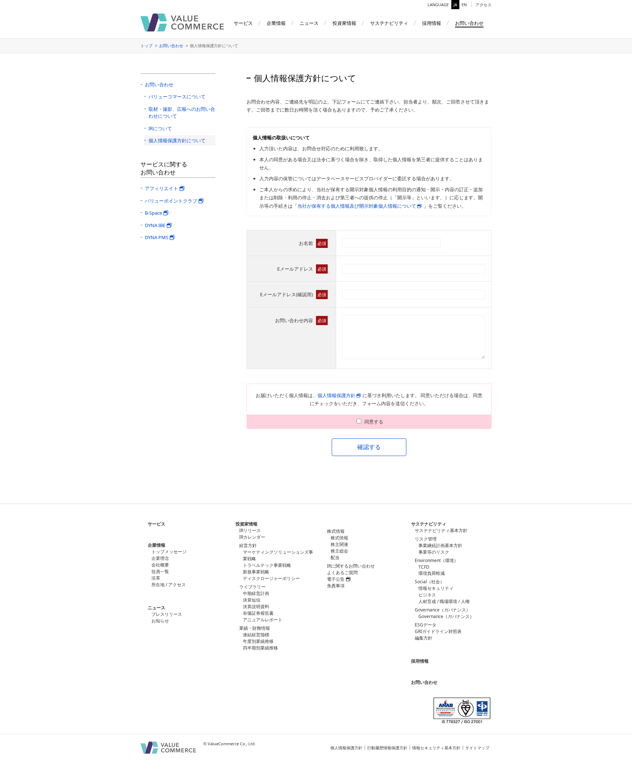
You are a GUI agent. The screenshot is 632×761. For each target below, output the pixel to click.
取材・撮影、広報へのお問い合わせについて (181, 113)
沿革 (155, 578)
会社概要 (160, 565)
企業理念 (160, 558)
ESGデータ (425, 625)
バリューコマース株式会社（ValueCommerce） (182, 22)
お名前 (312, 243)
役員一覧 (160, 571)
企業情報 (156, 545)
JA (455, 4)
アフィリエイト (161, 188)
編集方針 (423, 638)
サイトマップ (477, 747)
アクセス (483, 4)
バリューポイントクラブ (171, 200)
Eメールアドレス (301, 268)
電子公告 (336, 579)
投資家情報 (246, 524)
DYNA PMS (156, 237)
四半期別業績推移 (260, 648)
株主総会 (339, 551)
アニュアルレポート (262, 620)
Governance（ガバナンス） (446, 616)
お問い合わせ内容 (300, 320)
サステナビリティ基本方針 (441, 530)
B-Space (153, 213)
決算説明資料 (256, 606)
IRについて (160, 128)
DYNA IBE (155, 225)
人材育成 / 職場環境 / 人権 (444, 601)
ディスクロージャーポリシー (271, 578)
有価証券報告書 (258, 613)
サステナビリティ (428, 524)
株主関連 (339, 544)
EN (464, 4)
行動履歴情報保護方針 (387, 747)
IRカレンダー (252, 537)
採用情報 (420, 661)
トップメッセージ (169, 552)
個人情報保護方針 (336, 395)
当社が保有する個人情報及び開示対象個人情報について (356, 206)
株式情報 (339, 538)
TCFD (423, 567)
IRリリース (250, 530)
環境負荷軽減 (431, 573)
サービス (156, 524)
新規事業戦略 (256, 572)
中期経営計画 (256, 593)
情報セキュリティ (436, 588)
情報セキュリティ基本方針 (436, 747)
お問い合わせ (171, 45)
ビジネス (427, 595)
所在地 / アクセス (168, 584)
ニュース (156, 607)
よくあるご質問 (342, 572)
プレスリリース (166, 614)
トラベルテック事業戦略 (267, 565)
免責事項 (336, 586)
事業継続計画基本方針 (440, 545)
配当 (335, 557)
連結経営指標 (256, 635)
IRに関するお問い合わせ (351, 566)
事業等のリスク (433, 552)
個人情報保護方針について (177, 140)
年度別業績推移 (258, 641)
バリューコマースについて (177, 96)
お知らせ (160, 621)
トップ (146, 45)
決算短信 (251, 600)
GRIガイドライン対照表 (438, 631)
